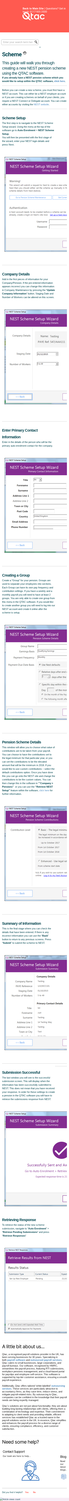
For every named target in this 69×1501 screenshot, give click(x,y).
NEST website (41, 104)
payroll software (16, 1360)
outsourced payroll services (46, 1360)
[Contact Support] (30, 1480)
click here (59, 81)
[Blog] (63, 1477)
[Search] (36, 42)
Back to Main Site (33, 8)
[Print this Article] (24, 53)
